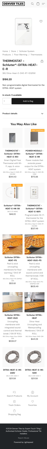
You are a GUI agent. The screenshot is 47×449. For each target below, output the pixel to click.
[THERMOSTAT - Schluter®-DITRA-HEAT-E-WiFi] (34, 193)
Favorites (32, 405)
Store (13, 51)
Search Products (14, 396)
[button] (14, 4)
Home (5, 51)
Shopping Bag (14, 414)
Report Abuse (23, 438)
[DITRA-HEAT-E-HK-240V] (12, 357)
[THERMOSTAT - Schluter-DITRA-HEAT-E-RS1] (12, 138)
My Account (32, 396)
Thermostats (36, 54)
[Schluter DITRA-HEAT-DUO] (12, 302)
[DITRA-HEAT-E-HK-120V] (34, 357)
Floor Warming (20, 54)
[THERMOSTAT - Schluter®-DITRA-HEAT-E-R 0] (23, 32)
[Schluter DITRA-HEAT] (34, 302)
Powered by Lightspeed (23, 442)
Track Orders (14, 405)
